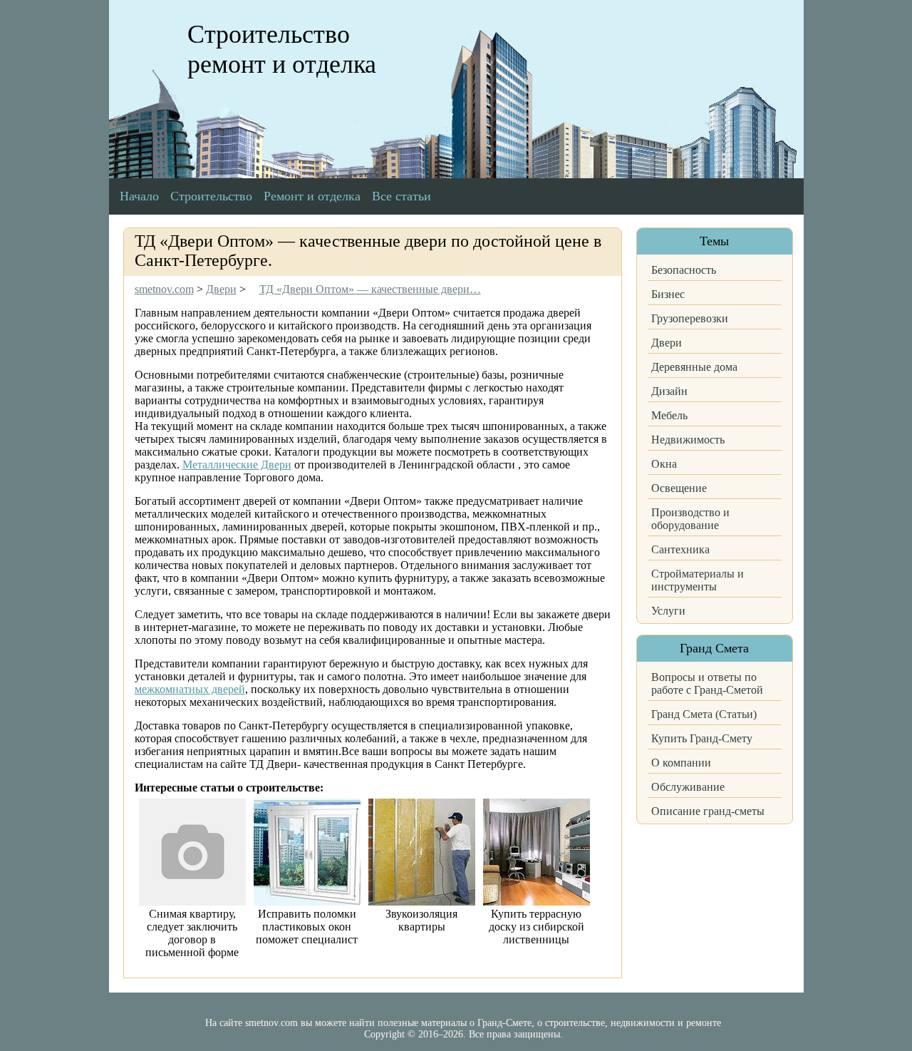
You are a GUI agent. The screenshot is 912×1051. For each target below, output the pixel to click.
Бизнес (668, 294)
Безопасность (683, 270)
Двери (666, 343)
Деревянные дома (694, 367)
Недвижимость (688, 440)
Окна (664, 464)
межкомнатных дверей (190, 689)
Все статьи (401, 196)
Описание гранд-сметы (708, 811)
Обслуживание (688, 787)
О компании (681, 763)
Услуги (668, 611)
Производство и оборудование (690, 518)
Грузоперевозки (689, 318)
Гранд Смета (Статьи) (704, 714)
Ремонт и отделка (312, 196)
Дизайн (669, 391)
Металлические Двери (236, 464)
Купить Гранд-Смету (701, 738)
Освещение (679, 488)
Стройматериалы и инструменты (697, 580)
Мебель (669, 415)
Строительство (211, 196)
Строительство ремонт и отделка (281, 49)
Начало (139, 196)
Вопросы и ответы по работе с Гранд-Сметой (707, 683)
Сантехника (680, 549)
